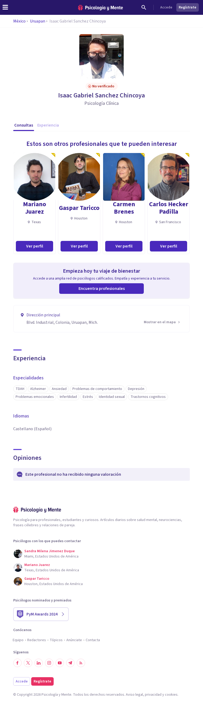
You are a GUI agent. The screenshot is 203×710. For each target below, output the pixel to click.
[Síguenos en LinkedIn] (38, 663)
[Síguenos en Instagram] (49, 663)
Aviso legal (134, 694)
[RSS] (81, 663)
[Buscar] (144, 7)
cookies (171, 694)
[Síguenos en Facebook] (17, 663)
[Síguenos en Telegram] (70, 663)
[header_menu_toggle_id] (5, 7)
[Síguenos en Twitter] (28, 663)
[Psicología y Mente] (100, 7)
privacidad (153, 694)
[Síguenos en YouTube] (60, 663)
